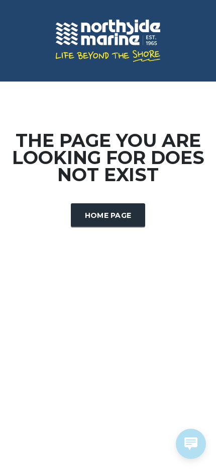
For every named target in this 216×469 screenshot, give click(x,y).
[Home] (108, 39)
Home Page (108, 215)
